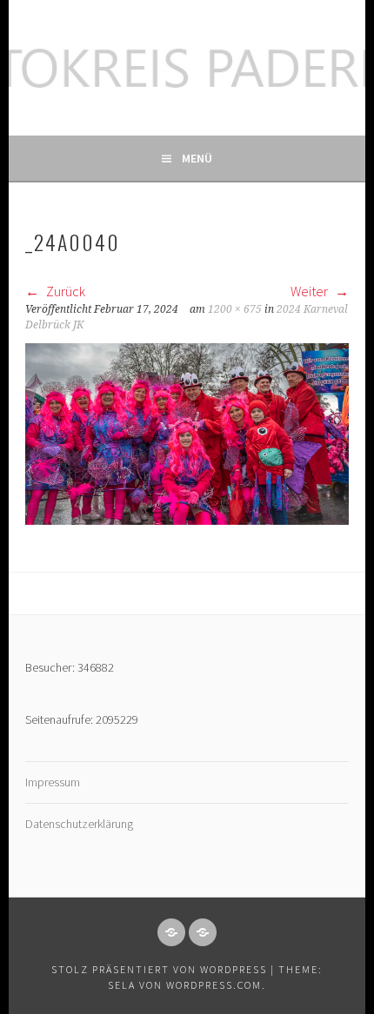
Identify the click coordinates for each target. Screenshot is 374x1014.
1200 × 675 (235, 309)
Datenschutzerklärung (79, 824)
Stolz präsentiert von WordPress (159, 969)
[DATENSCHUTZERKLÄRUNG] (203, 932)
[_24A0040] (187, 519)
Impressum (52, 782)
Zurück (64, 291)
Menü (197, 158)
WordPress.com (214, 984)
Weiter (311, 291)
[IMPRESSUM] (171, 932)
